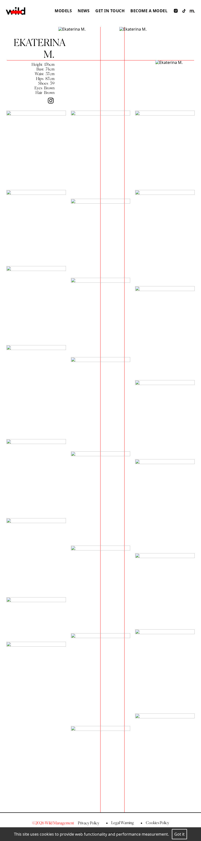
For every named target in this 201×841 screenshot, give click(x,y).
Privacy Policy (88, 823)
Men (59, 25)
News (83, 10)
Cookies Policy (157, 822)
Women (62, 17)
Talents (62, 32)
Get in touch (110, 10)
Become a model (148, 10)
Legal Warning (122, 822)
